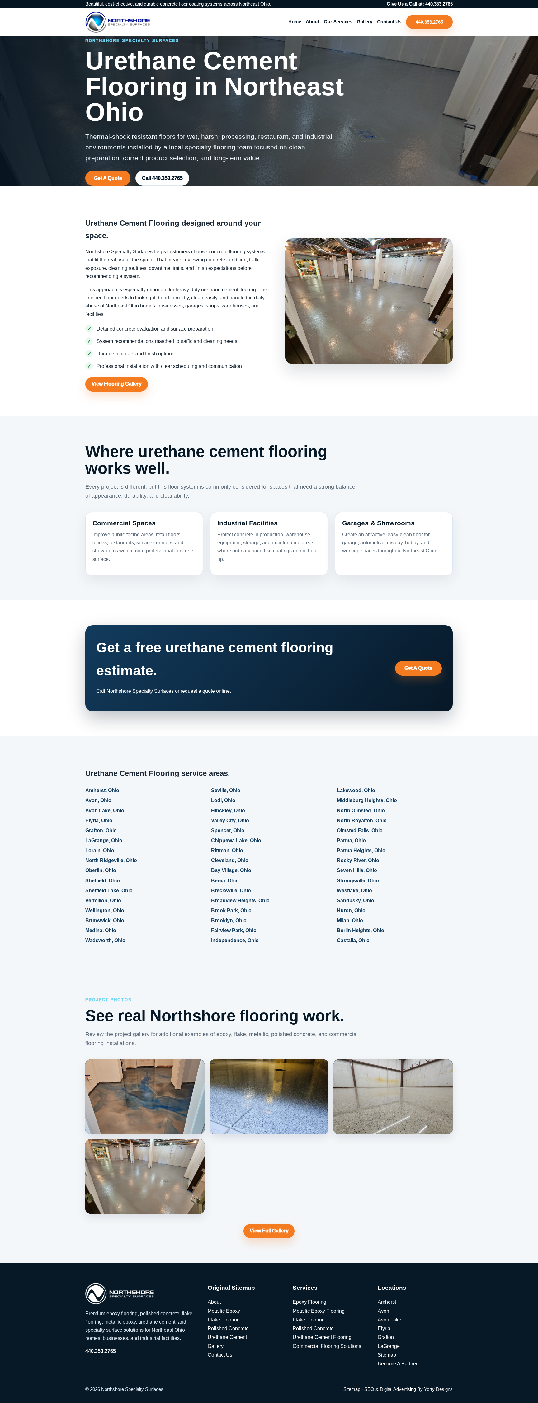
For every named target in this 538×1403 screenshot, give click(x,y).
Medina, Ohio (100, 930)
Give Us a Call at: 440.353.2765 (420, 4)
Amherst (387, 1302)
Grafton (386, 1337)
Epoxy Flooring (309, 1302)
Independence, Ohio (235, 940)
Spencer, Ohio (227, 830)
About (312, 21)
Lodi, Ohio (223, 800)
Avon (383, 1311)
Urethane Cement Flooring (322, 1337)
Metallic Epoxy (224, 1311)
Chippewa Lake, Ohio (236, 840)
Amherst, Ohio (102, 790)
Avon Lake (389, 1319)
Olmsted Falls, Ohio (360, 830)
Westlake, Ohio (354, 890)
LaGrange (389, 1346)
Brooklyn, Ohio (229, 920)
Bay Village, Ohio (231, 870)
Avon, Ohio (98, 800)
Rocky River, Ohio (358, 860)
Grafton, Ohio (101, 830)
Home (294, 21)
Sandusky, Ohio (355, 900)
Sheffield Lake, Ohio (109, 890)
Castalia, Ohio (353, 940)
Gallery (364, 21)
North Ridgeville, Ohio (111, 860)
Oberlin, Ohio (100, 870)
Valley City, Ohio (230, 820)
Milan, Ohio (350, 920)
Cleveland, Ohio (229, 860)
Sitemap (387, 1355)
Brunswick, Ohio (104, 920)
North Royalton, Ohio (362, 820)
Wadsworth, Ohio (105, 940)
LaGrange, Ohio (103, 840)
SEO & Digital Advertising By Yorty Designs (408, 1389)
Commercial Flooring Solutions (327, 1346)
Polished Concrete (228, 1328)
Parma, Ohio (351, 840)
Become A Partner (398, 1363)
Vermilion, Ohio (103, 900)
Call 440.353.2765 (162, 178)
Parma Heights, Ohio (361, 850)
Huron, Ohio (351, 910)
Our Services (338, 21)
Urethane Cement (227, 1337)
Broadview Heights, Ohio (240, 900)
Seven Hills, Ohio (357, 870)
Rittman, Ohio (227, 850)
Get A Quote (108, 178)
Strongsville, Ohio (358, 880)
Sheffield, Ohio (102, 880)
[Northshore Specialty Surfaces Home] (117, 22)
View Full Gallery (269, 1230)
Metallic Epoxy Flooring (319, 1311)
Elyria (384, 1328)
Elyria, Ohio (98, 820)
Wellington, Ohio (104, 910)
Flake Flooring (224, 1319)
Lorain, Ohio (99, 850)
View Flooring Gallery (117, 384)
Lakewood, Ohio (356, 790)
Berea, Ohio (225, 880)
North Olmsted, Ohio (361, 810)
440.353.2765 (429, 22)
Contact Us (389, 21)
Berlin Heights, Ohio (360, 930)
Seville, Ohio (225, 790)
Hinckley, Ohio (228, 810)
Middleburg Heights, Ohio (367, 800)
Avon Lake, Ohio (104, 810)
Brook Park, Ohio (231, 910)
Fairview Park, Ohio (234, 930)
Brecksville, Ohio (231, 890)
